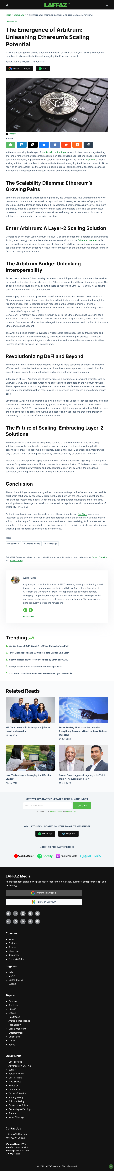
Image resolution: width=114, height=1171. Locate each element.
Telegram (70, 833)
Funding (12, 1001)
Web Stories (14, 1081)
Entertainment (15, 1032)
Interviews (13, 951)
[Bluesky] (44, 145)
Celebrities (14, 1036)
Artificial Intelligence (19, 1020)
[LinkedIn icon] (25, 610)
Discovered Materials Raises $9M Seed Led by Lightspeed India (40, 673)
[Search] (7, 5)
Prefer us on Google (45, 892)
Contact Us (14, 1089)
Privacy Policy (71, 811)
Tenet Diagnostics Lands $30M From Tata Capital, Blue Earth (38, 653)
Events (12, 1069)
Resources (12, 21)
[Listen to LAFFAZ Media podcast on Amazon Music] (90, 856)
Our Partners (15, 1077)
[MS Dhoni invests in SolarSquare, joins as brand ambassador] (30, 710)
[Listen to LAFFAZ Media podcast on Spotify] (45, 857)
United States (15, 979)
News (11, 939)
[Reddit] (66, 145)
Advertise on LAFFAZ (19, 1065)
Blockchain (13, 543)
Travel (11, 1040)
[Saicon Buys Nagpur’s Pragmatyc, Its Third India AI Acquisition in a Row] (83, 757)
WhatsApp (46, 833)
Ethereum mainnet (87, 240)
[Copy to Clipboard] (88, 145)
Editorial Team (16, 1073)
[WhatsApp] (10, 145)
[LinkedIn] (22, 145)
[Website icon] (31, 610)
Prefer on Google (21, 68)
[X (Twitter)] (33, 145)
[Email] (8, 921)
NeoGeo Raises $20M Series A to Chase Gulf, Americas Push (38, 646)
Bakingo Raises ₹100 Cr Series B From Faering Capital (35, 666)
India (10, 972)
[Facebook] (55, 145)
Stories (12, 947)
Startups (13, 1005)
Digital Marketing (17, 1028)
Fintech (12, 1009)
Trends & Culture (17, 958)
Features (12, 943)
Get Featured (15, 1061)
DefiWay (82, 514)
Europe (12, 983)
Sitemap (12, 1113)
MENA (11, 975)
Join (44, 68)
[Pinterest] (30, 921)
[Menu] (107, 4)
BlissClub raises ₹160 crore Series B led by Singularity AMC (38, 660)
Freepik (12, 134)
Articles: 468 (28, 616)
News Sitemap (16, 1117)
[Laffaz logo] (57, 4)
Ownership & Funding (19, 1109)
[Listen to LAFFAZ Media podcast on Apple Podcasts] (66, 856)
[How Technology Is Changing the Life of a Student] (30, 757)
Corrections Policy (18, 1105)
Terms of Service (55, 811)
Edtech (12, 1012)
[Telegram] (15, 913)
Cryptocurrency (32, 543)
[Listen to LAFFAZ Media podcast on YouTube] (23, 856)
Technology (50, 543)
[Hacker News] (77, 145)
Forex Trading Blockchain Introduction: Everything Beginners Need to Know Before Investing (83, 731)
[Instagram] (30, 913)
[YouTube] (15, 921)
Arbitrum (90, 159)
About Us (13, 1085)
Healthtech (14, 1016)
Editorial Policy (16, 1101)
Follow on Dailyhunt (45, 901)
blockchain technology (54, 152)
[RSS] (37, 921)
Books (11, 1044)
